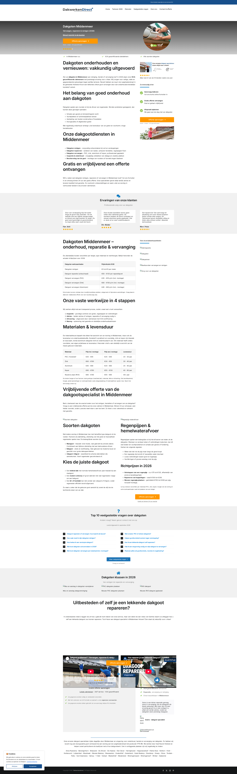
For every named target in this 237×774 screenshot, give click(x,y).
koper (104, 153)
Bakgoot (70, 449)
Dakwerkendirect (78, 770)
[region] (24, 760)
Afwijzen (14, 766)
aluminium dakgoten (85, 341)
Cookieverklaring (32, 761)
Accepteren (32, 766)
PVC (85, 153)
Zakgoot (70, 454)
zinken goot (98, 84)
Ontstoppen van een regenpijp (135, 472)
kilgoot (76, 454)
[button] (89, 534)
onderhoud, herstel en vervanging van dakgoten (145, 741)
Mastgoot (70, 444)
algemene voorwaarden (109, 700)
